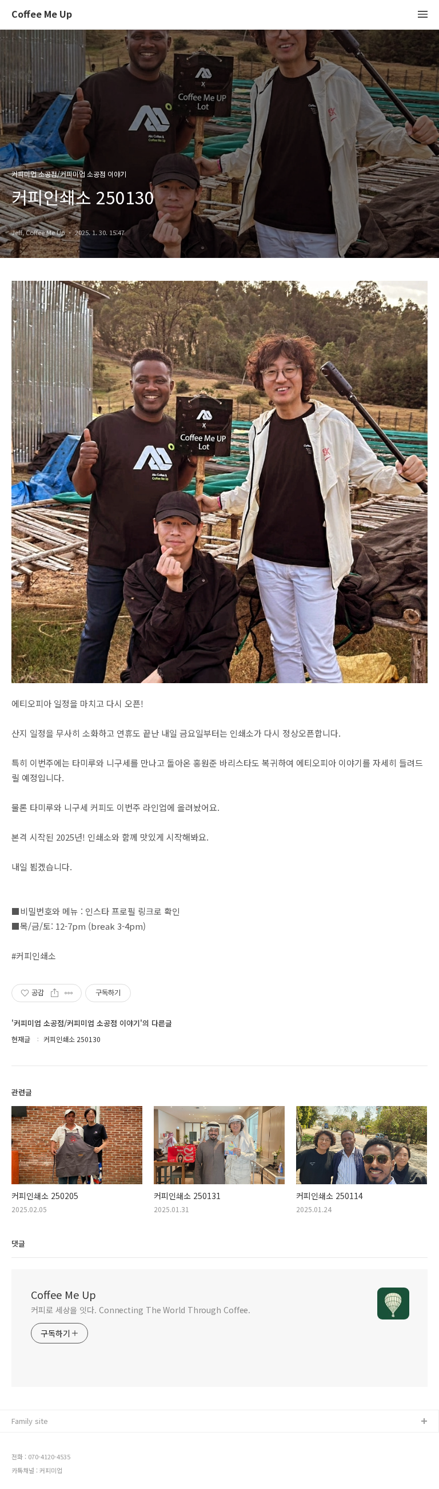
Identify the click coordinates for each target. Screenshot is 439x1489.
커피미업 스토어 (37, 1440)
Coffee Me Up (41, 15)
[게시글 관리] (69, 993)
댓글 (18, 1243)
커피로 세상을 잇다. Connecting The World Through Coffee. (140, 1310)
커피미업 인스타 (37, 1458)
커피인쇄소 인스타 (40, 1476)
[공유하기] (54, 993)
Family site (29, 1420)
